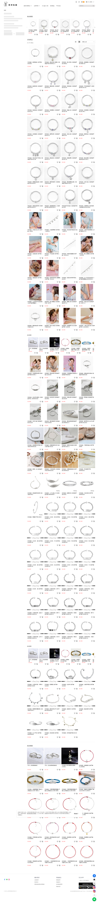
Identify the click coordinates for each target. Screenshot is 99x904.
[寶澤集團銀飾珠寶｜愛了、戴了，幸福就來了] (12, 4)
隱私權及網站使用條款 (39, 884)
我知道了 (76, 813)
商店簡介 (36, 882)
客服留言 (58, 882)
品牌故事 (36, 880)
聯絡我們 (58, 886)
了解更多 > (20, 814)
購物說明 (58, 880)
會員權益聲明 (59, 884)
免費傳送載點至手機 (86, 884)
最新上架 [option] (84, 41)
